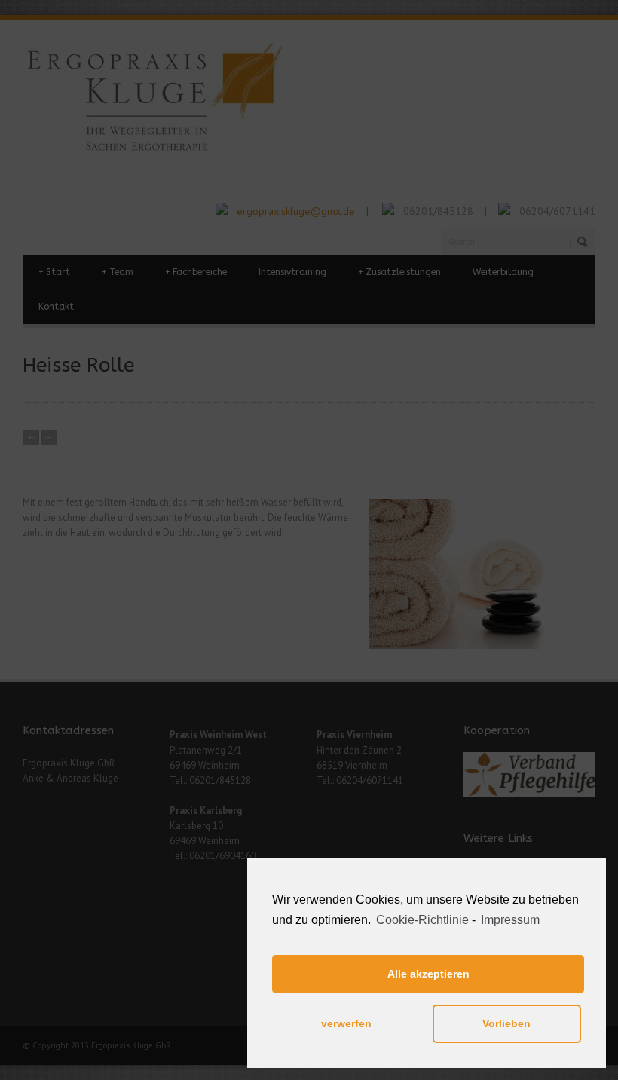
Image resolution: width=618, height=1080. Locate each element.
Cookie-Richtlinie (422, 919)
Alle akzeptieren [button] (428, 974)
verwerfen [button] (346, 1023)
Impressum (510, 919)
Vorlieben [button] (506, 1023)
